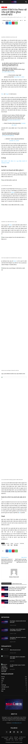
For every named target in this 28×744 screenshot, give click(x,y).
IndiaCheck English (4, 737)
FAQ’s (12, 740)
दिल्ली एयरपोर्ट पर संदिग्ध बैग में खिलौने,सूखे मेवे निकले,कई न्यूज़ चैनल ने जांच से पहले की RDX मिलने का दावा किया (7, 561)
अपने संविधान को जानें (22, 737)
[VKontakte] (17, 732)
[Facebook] (6, 732)
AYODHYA (7, 543)
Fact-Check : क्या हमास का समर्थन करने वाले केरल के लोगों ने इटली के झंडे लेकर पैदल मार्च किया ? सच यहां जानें (17, 589)
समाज (6, 7)
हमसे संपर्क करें (21, 738)
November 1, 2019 (19, 77)
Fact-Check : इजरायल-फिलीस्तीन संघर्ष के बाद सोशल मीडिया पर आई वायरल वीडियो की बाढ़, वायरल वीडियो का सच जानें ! (17, 595)
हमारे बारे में (16, 740)
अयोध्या (8, 545)
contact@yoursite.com (17, 722)
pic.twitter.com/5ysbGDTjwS (14, 120)
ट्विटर (2, 94)
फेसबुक (6, 94)
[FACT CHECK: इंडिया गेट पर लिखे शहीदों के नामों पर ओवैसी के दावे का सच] (4, 657)
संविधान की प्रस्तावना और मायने (15, 650)
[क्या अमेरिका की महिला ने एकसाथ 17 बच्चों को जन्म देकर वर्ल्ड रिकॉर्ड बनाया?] (4, 668)
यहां (19, 512)
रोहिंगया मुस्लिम (16, 545)
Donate (20, 740)
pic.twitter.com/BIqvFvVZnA (8, 71)
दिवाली (11, 545)
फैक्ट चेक (6, 5)
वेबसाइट (10, 225)
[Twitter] (10, 732)
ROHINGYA (4, 545)
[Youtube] (21, 732)
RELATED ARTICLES (6, 583)
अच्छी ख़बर (5, 738)
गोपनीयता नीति (8, 740)
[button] (26, 2)
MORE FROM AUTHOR (17, 583)
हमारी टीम (15, 738)
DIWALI (12, 543)
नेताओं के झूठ (16, 737)
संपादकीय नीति (11, 738)
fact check (16, 543)
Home (2, 5)
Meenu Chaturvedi (7, 20)
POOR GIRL (22, 543)
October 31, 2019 (14, 140)
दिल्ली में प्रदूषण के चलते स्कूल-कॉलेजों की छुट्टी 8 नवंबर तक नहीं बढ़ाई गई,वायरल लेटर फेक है (20, 561)
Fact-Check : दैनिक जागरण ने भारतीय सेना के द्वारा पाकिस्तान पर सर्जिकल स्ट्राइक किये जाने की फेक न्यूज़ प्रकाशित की (18, 602)
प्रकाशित (12, 192)
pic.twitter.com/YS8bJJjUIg (8, 135)
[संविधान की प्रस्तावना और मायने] (4, 651)
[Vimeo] (14, 732)
